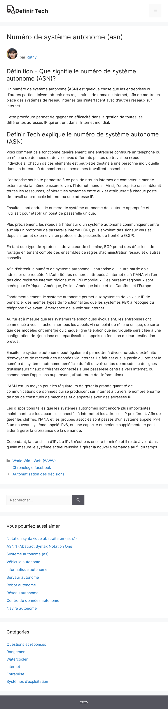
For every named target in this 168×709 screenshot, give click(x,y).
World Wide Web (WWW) (34, 461)
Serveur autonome (23, 577)
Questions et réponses (26, 644)
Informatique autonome (27, 569)
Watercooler (17, 659)
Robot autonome (21, 585)
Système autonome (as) (28, 554)
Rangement (17, 652)
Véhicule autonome (23, 562)
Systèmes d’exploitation (27, 681)
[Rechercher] (78, 500)
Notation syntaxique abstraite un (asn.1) (42, 538)
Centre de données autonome (33, 600)
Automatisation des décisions (38, 474)
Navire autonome (22, 608)
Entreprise (15, 674)
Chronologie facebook (31, 467)
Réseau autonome (22, 593)
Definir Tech (31, 11)
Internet (13, 666)
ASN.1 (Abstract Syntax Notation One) (40, 546)
